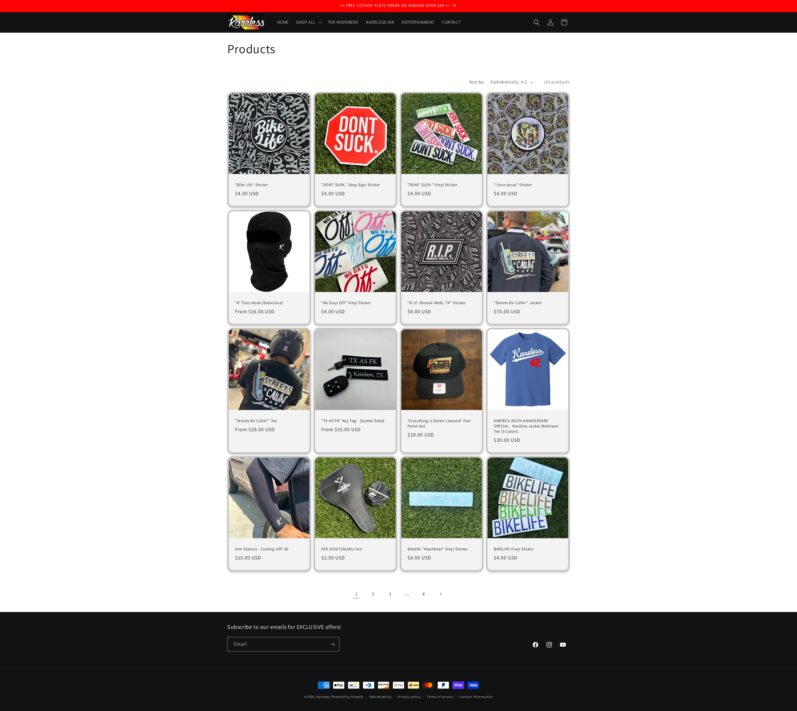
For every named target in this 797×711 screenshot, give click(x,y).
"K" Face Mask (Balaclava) (259, 302)
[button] (308, 22)
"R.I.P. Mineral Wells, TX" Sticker (436, 302)
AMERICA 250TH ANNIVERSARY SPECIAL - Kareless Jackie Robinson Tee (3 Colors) (526, 426)
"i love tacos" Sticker (513, 184)
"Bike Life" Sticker (251, 184)
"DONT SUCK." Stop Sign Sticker (350, 184)
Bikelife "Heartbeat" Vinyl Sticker (438, 549)
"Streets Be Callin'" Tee (256, 420)
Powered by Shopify (348, 697)
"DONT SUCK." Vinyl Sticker (432, 184)
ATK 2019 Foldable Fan (341, 549)
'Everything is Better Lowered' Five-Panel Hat (440, 423)
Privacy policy (409, 697)
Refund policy (381, 697)
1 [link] (356, 594)
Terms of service (440, 697)
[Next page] (440, 594)
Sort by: (476, 82)
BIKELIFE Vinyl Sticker (514, 549)
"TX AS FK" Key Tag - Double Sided (352, 420)
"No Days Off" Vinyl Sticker (346, 302)
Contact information (476, 697)
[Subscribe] (332, 644)
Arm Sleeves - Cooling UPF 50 (261, 549)
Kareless (324, 697)
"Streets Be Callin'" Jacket (517, 302)
